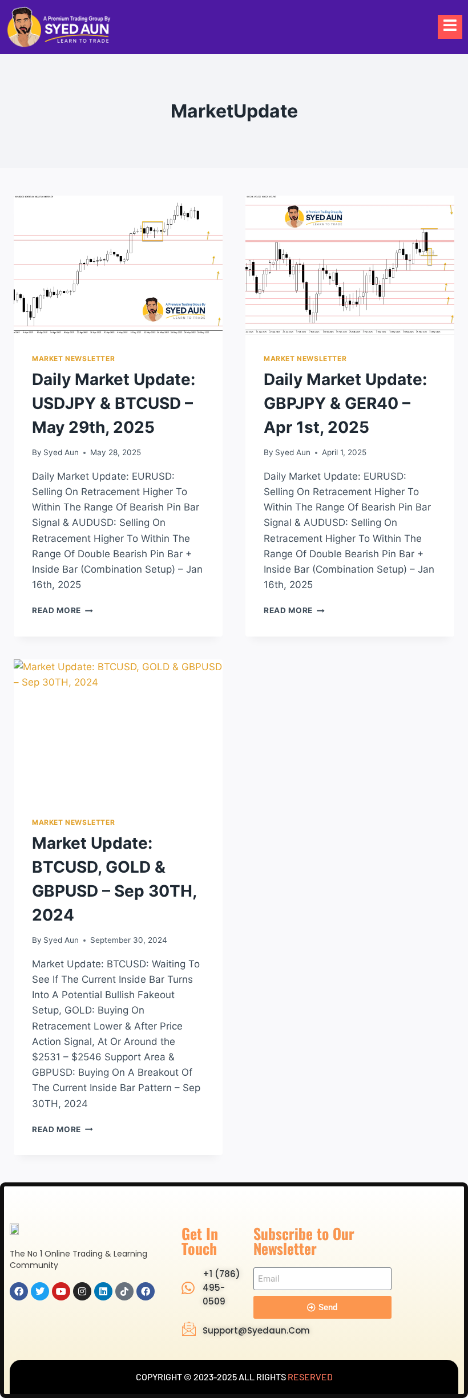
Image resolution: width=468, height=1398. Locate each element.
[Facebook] (19, 1291)
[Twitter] (40, 1291)
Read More (62, 610)
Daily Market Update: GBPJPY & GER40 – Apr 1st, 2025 (345, 403)
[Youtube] (61, 1291)
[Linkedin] (103, 1291)
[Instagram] (82, 1291)
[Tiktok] (124, 1291)
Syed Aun (61, 452)
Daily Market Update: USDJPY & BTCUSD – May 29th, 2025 (113, 403)
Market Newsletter (73, 358)
